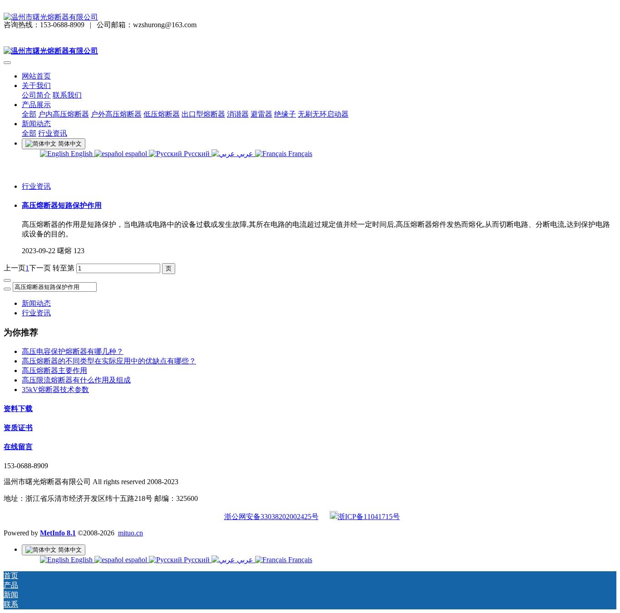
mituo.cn (130, 533)
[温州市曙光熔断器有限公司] (310, 17)
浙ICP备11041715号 (369, 516)
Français (299, 153)
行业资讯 (36, 186)
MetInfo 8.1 (58, 533)
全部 (29, 114)
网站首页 (36, 76)
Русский (197, 153)
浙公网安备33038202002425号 (271, 516)
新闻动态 (36, 303)
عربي (245, 153)
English (81, 153)
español (136, 153)
